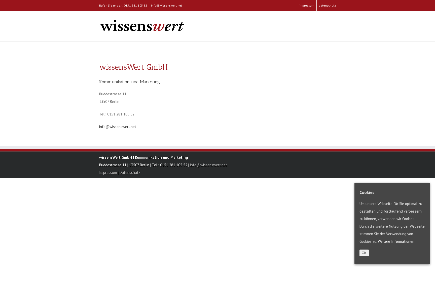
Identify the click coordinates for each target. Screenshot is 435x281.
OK (364, 253)
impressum (306, 5)
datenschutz (327, 5)
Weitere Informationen (396, 241)
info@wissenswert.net (166, 5)
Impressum (108, 172)
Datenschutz (130, 172)
